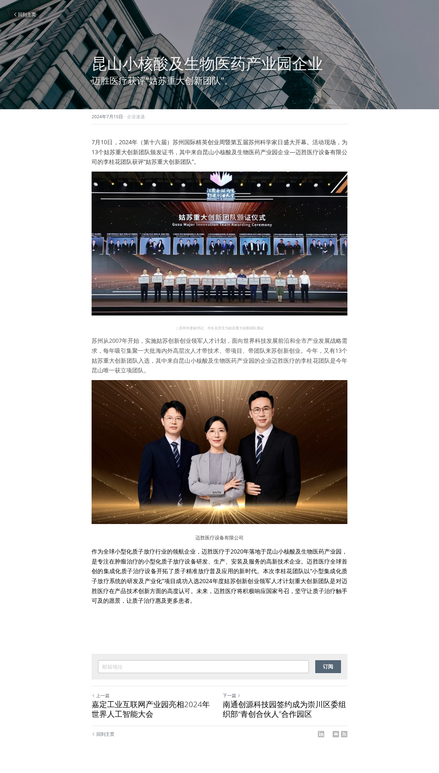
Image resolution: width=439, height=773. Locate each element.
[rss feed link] (344, 734)
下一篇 (229, 695)
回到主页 (27, 14)
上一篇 (103, 695)
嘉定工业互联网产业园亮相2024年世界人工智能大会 (151, 709)
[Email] (336, 734)
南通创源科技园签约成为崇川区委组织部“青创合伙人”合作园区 (284, 709)
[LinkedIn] (321, 734)
